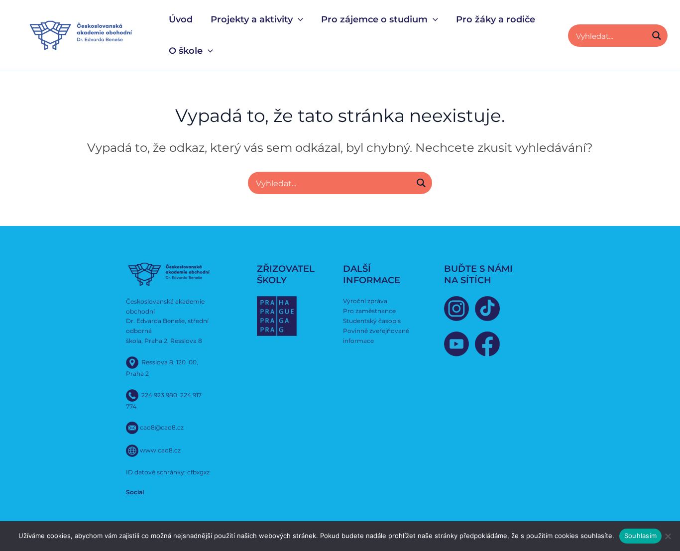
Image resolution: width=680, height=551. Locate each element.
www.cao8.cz (160, 450)
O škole (186, 50)
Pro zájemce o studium (374, 19)
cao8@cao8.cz (162, 427)
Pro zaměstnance (369, 311)
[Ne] (668, 536)
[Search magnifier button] (656, 35)
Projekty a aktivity (252, 19)
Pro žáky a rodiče (495, 19)
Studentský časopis (372, 321)
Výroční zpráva (365, 301)
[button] (298, 19)
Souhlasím (640, 536)
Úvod (181, 19)
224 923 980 (159, 394)
